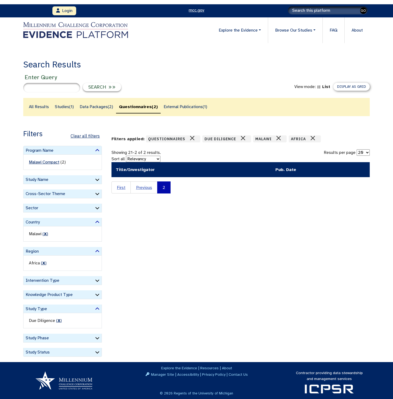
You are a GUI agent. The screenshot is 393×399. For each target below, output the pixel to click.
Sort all (118, 159)
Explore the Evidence (179, 368)
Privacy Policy (213, 374)
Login (66, 10)
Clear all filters (85, 136)
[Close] (192, 138)
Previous (144, 187)
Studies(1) (64, 106)
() (45, 234)
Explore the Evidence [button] (238, 30)
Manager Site (162, 374)
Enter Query (41, 77)
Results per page (340, 152)
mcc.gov (196, 10)
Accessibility (188, 374)
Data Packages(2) (96, 106)
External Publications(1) (185, 106)
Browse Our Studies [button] (293, 30)
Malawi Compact (44, 162)
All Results (39, 106)
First (121, 187)
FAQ (333, 30)
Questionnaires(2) (138, 106)
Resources (209, 368)
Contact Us (238, 374)
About (357, 30)
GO (363, 10)
